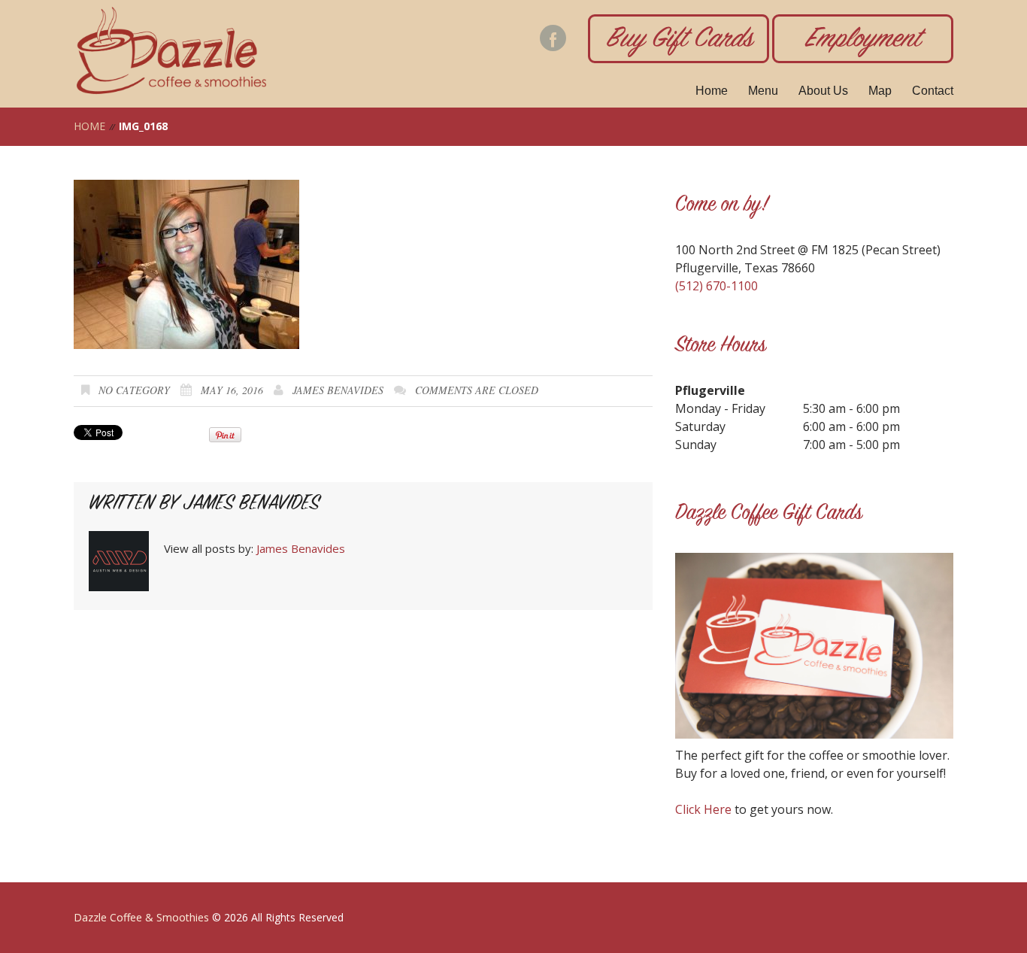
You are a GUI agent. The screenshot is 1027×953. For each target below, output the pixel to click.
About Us (823, 90)
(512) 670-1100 (716, 286)
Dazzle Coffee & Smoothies (141, 917)
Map (880, 90)
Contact (932, 90)
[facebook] (553, 38)
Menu (763, 90)
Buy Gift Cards (679, 41)
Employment (862, 41)
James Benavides (337, 390)
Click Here (703, 809)
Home (711, 90)
